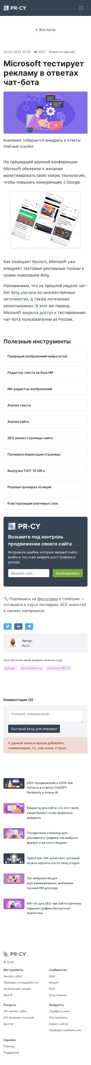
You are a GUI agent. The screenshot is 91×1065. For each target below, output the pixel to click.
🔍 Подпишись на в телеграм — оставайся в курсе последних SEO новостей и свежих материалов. (45, 604)
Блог (52, 988)
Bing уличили (23, 292)
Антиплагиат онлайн (17, 988)
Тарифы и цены (59, 1011)
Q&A (52, 976)
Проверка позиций (65, 1030)
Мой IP (8, 995)
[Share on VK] (18, 626)
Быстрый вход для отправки (34, 729)
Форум (53, 982)
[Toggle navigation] (81, 8)
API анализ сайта (15, 1011)
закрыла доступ (37, 312)
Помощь (9, 1046)
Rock (26, 646)
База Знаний (57, 995)
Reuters (39, 261)
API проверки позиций (19, 1017)
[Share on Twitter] (8, 626)
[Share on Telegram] (29, 626)
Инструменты (31, 668)
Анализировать (68, 573)
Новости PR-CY (58, 668)
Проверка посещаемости (21, 982)
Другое (9, 1024)
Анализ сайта (13, 976)
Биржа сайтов (58, 1024)
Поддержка (11, 1052)
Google (10, 668)
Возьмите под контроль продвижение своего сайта (40, 540)
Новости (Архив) (62, 52)
